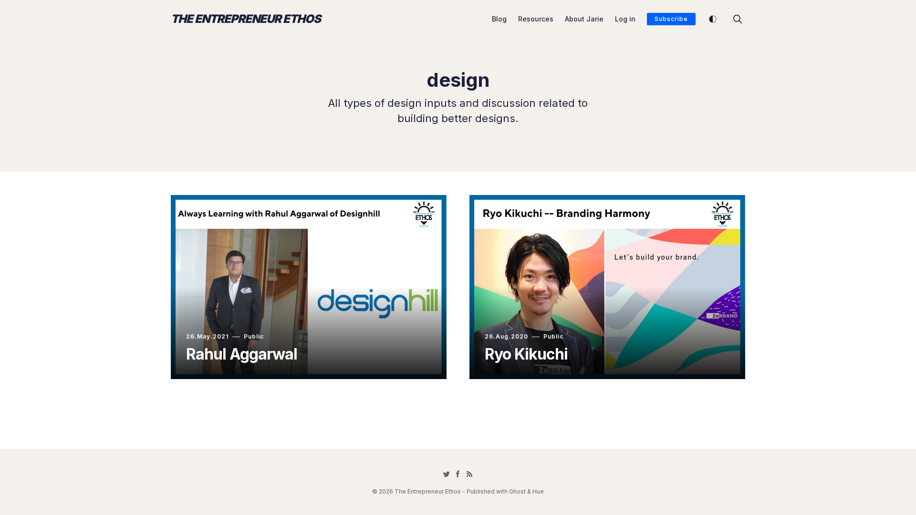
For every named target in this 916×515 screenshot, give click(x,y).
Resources (535, 19)
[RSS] (469, 474)
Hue (538, 491)
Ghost (517, 491)
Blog (499, 19)
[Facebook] (458, 474)
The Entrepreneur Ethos (246, 19)
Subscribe (671, 18)
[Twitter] (446, 474)
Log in (625, 19)
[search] (737, 19)
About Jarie (584, 19)
